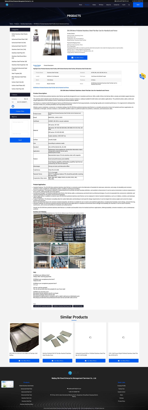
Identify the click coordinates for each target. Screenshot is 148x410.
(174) (19, 35)
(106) (19, 49)
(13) (19, 77)
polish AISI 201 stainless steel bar (42, 306)
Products (87, 4)
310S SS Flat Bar (78, 306)
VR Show (101, 4)
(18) (20, 65)
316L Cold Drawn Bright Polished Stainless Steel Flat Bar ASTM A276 (90, 354)
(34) (19, 57)
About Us (108, 4)
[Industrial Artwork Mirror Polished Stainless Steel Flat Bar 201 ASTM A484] (57, 337)
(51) (18, 53)
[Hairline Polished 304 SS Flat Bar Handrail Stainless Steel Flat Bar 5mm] (24, 337)
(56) (19, 69)
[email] (13, 106)
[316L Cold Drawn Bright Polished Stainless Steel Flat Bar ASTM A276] (90, 337)
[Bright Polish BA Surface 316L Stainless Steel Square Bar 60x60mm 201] (124, 337)
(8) (18, 82)
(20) (18, 89)
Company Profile (121, 385)
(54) (19, 42)
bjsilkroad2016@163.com (122, 1)
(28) (19, 61)
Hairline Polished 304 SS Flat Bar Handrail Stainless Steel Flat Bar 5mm (23, 354)
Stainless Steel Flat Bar (26, 23)
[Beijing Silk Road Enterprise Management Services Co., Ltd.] (10, 5)
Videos (94, 4)
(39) (17, 73)
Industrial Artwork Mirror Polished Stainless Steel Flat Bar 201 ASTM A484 (57, 354)
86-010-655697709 (138, 1)
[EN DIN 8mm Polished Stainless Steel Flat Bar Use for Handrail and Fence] (52, 42)
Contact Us (116, 4)
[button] (11, 341)
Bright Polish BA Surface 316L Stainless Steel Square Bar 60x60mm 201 (123, 354)
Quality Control (121, 392)
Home (80, 4)
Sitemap (121, 398)
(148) (19, 39)
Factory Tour (121, 388)
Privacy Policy (121, 401)
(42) (18, 85)
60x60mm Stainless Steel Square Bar (62, 306)
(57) (19, 46)
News (121, 395)
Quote (138, 4)
